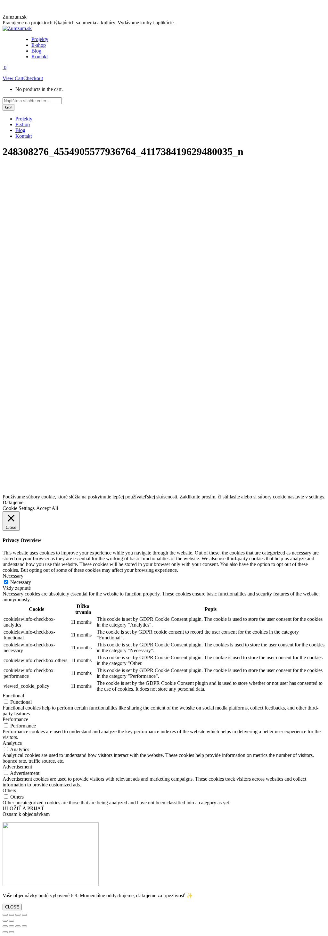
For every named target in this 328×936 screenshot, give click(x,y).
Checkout (33, 78)
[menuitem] (39, 39)
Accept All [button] (47, 508)
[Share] (11, 915)
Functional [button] (13, 695)
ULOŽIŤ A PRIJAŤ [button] (23, 808)
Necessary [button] (13, 576)
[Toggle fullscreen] (17, 915)
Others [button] (9, 790)
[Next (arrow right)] (11, 921)
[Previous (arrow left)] (5, 921)
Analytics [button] (12, 743)
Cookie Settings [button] (19, 508)
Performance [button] (15, 719)
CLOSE (12, 907)
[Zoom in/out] (24, 915)
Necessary (20, 582)
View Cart (13, 78)
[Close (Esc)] (5, 915)
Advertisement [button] (17, 766)
